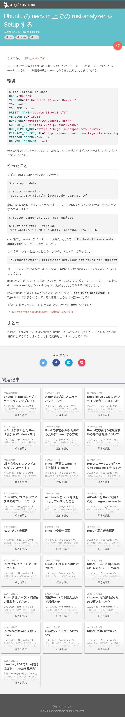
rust (10, 37)
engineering (33, 32)
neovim (23, 37)
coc (35, 37)
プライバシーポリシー (62, 706)
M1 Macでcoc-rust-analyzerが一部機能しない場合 (42, 311)
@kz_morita (32, 58)
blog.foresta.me (22, 4)
